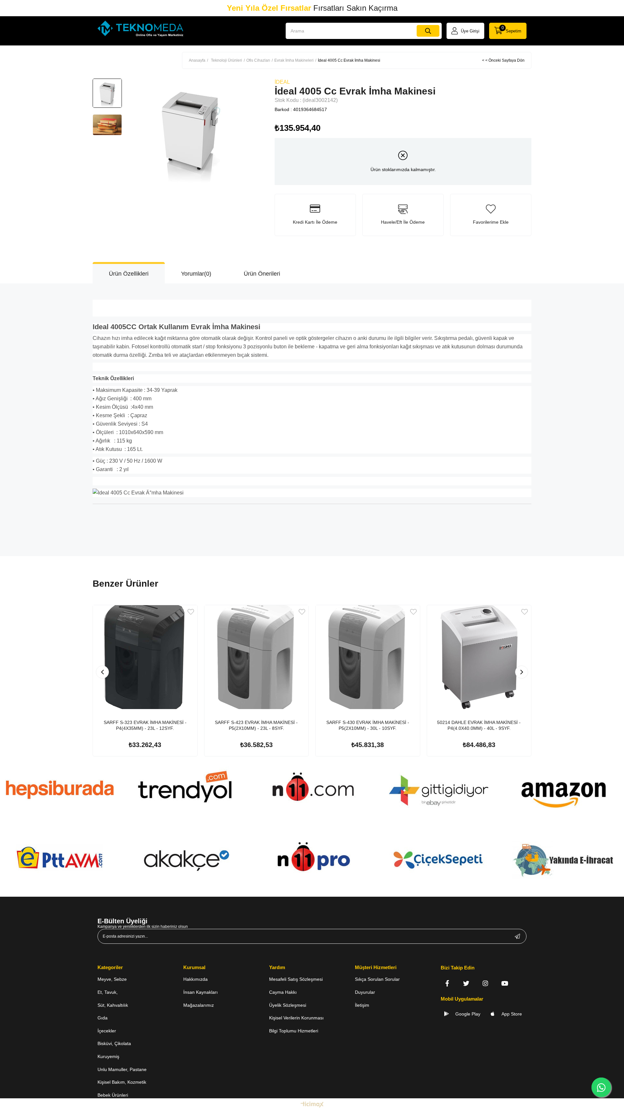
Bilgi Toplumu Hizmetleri (293, 1030)
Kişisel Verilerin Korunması (296, 1017)
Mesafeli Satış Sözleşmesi (296, 979)
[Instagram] (485, 983)
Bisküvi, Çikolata (114, 1043)
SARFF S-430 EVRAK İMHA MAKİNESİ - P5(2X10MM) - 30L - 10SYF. (367, 725)
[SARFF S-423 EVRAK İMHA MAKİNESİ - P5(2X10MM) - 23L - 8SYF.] (256, 657)
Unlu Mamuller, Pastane (122, 1069)
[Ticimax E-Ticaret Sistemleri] (312, 1105)
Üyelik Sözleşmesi (287, 1005)
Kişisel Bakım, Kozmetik (122, 1082)
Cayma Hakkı (283, 992)
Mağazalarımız (198, 1005)
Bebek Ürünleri (113, 1095)
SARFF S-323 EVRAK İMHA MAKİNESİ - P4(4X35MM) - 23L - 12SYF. (145, 725)
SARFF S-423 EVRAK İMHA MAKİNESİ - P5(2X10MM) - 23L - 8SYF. (256, 725)
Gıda (103, 1017)
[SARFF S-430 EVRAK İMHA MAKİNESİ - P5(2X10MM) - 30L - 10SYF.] (368, 657)
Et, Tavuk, (108, 992)
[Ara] (428, 31)
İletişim (362, 1005)
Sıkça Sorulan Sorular (377, 979)
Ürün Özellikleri (129, 273)
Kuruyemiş (108, 1056)
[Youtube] (504, 983)
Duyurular (365, 992)
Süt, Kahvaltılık (113, 1005)
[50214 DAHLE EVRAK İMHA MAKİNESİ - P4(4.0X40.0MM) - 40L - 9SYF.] (479, 657)
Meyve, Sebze (112, 979)
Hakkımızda (195, 979)
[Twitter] (466, 983)
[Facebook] (447, 983)
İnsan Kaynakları (200, 992)
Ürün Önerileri (262, 273)
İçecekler (107, 1030)
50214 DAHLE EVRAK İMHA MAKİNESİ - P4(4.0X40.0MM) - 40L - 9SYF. (479, 725)
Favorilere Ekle (191, 611)
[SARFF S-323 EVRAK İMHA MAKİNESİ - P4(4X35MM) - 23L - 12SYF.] (145, 657)
